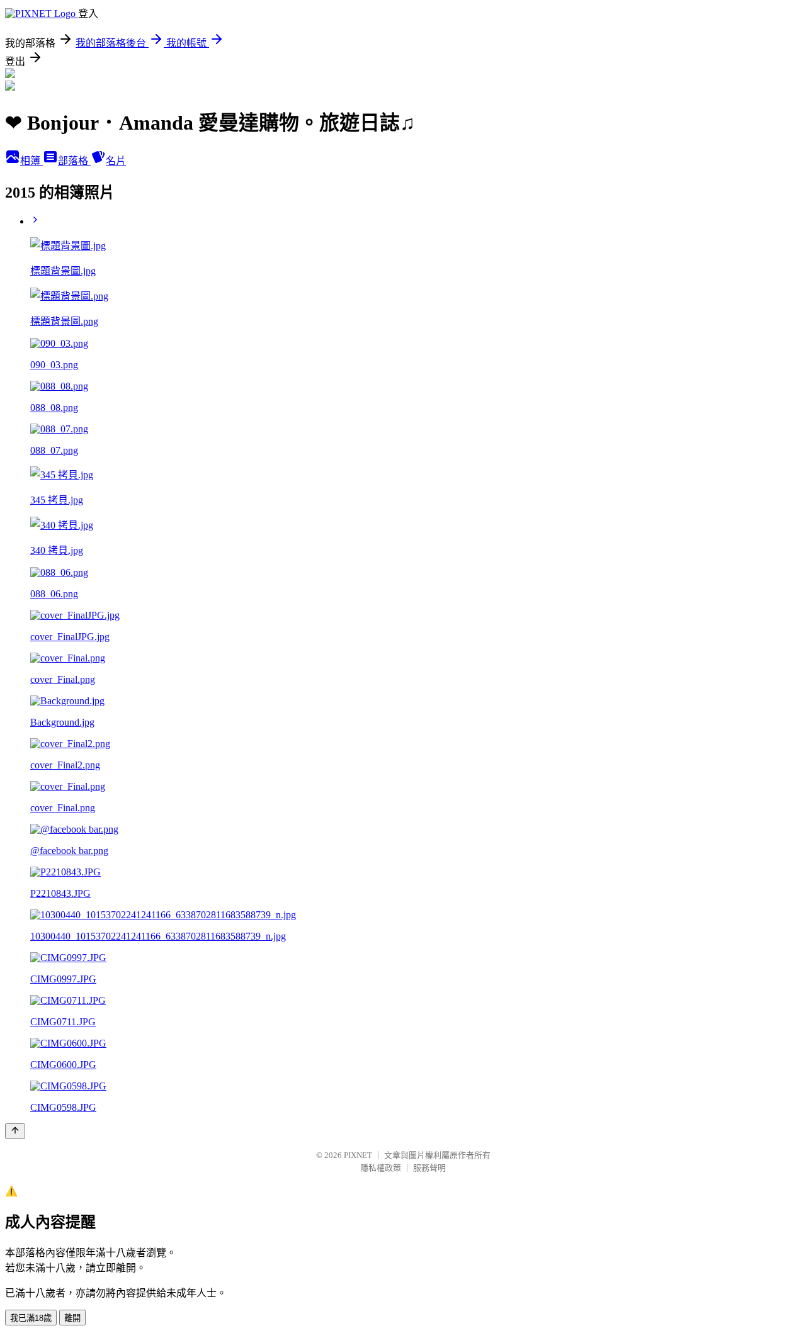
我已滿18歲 (31, 1318)
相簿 (31, 160)
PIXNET (358, 1155)
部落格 (74, 160)
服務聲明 (429, 1167)
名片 (116, 160)
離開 (72, 1318)
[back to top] (15, 1131)
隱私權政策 (380, 1167)
